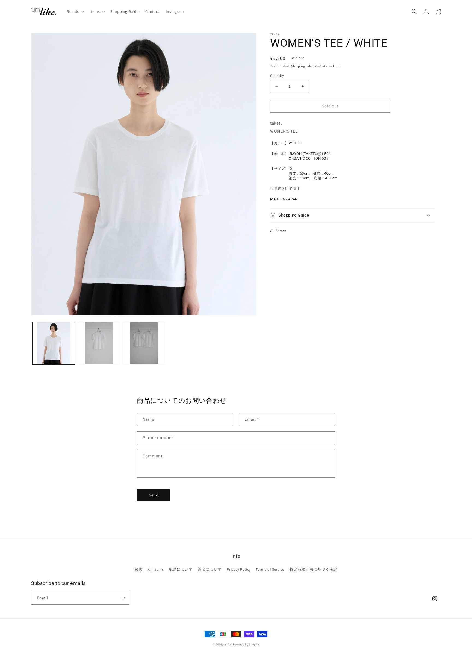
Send (153, 495)
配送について (181, 569)
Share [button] (281, 230)
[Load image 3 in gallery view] (144, 343)
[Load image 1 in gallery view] (54, 343)
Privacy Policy (238, 569)
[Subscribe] (123, 598)
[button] (75, 11)
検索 (139, 569)
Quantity (277, 75)
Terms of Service (270, 569)
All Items (156, 569)
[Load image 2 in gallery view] (99, 343)
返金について (210, 569)
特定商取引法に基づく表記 (313, 569)
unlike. (227, 644)
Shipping (298, 66)
